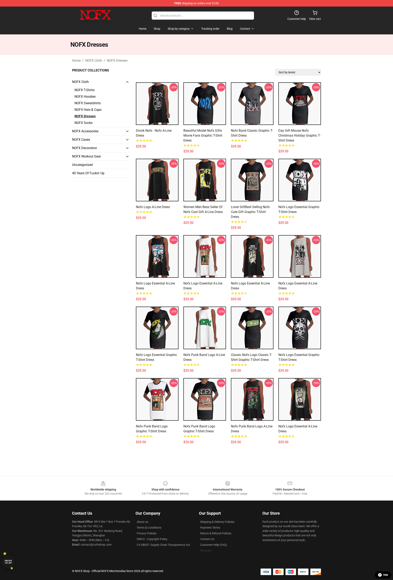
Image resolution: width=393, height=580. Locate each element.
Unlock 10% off (8, 562)
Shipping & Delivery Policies (217, 521)
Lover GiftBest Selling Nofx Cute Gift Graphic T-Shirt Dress (250, 212)
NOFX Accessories (85, 131)
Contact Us (207, 539)
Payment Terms (210, 527)
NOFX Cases (81, 140)
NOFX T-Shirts (85, 90)
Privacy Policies (146, 533)
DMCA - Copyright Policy (152, 539)
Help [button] (385, 574)
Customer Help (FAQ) (213, 544)
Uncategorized (82, 165)
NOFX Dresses (117, 60)
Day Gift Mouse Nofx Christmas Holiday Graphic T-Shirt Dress (299, 135)
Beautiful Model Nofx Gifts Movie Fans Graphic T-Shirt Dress (202, 135)
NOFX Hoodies (85, 97)
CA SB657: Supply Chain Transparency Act (163, 544)
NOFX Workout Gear (86, 156)
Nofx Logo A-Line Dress (153, 207)
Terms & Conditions (149, 527)
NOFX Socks (84, 123)
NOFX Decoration (84, 148)
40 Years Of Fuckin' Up (88, 173)
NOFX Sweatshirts (88, 103)
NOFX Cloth (93, 60)
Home (76, 60)
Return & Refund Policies (215, 533)
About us (142, 521)
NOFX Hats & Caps (88, 110)
